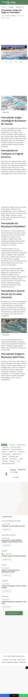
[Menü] (25, 2)
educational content (16, 447)
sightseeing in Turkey (13, 456)
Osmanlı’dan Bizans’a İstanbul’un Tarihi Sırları (14, 602)
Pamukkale (4, 456)
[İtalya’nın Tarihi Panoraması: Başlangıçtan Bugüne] (14, 565)
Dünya (14, 660)
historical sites (12, 451)
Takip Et (16, 477)
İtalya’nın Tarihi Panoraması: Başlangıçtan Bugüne (11, 571)
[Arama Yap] (20, 2)
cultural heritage (21, 444)
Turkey (18, 461)
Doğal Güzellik (5, 447)
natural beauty (21, 451)
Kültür (23, 660)
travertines (12, 461)
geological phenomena (16, 449)
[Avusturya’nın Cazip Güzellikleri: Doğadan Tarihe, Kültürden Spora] (14, 535)
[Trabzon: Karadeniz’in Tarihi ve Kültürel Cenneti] (14, 581)
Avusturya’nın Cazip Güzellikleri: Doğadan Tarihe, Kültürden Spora (12, 541)
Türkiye (19, 660)
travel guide (5, 461)
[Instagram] (14, 472)
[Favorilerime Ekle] (6, 62)
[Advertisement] (12, 32)
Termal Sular (5, 458)
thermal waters (13, 458)
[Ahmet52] (6, 474)
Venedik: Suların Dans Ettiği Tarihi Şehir (14, 556)
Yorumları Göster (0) (13, 613)
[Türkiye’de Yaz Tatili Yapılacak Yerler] (14, 521)
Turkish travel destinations (8, 463)
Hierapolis (4, 451)
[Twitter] (11, 472)
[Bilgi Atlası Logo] (9, 2)
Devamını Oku (6, 529)
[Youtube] (16, 472)
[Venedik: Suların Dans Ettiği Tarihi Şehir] (14, 551)
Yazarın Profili (22, 469)
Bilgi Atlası (12, 444)
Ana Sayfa (5, 660)
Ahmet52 (6, 16)
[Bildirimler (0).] (22, 2)
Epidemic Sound (5, 449)
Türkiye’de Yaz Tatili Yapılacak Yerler (13, 526)
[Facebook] (12, 472)
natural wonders (6, 454)
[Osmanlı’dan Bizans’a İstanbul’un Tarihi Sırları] (14, 597)
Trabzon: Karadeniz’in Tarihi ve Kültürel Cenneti (14, 587)
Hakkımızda (22, 662)
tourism (21, 458)
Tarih (10, 660)
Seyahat (4, 662)
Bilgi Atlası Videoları (13, 662)
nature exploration (16, 454)
